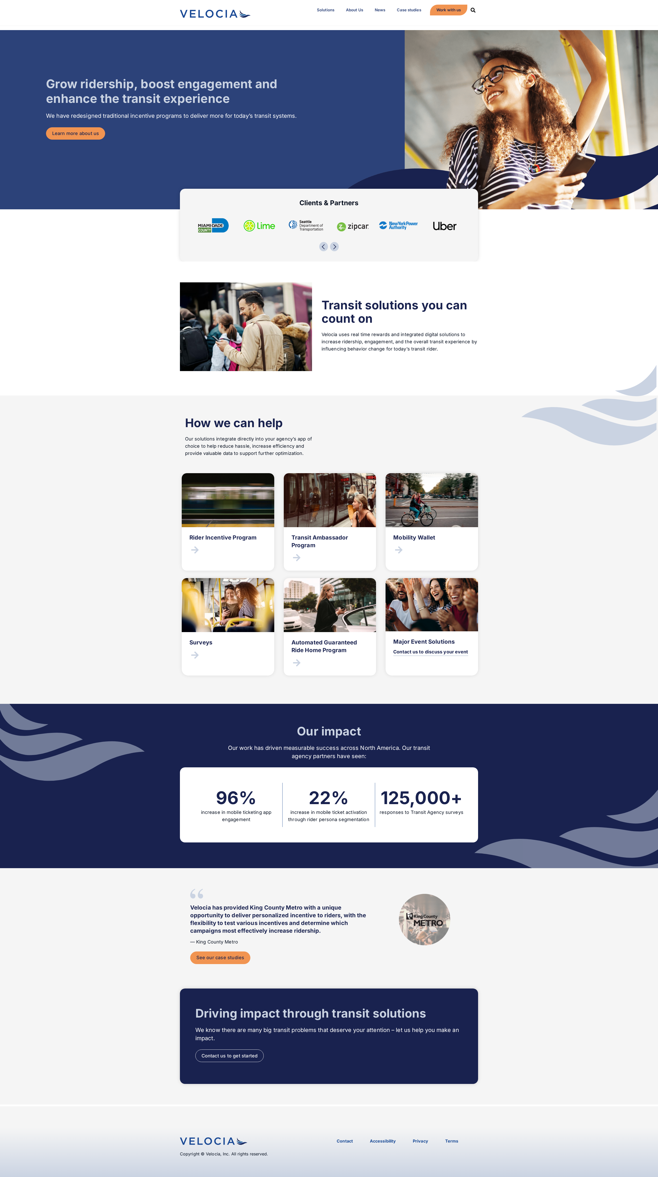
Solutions (325, 9)
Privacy (420, 1141)
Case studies (409, 9)
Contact (345, 1141)
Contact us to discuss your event (430, 651)
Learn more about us (75, 133)
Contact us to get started (230, 1055)
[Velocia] (215, 15)
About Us (354, 9)
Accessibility (383, 1141)
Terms (452, 1141)
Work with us (448, 9)
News (380, 9)
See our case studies (220, 957)
